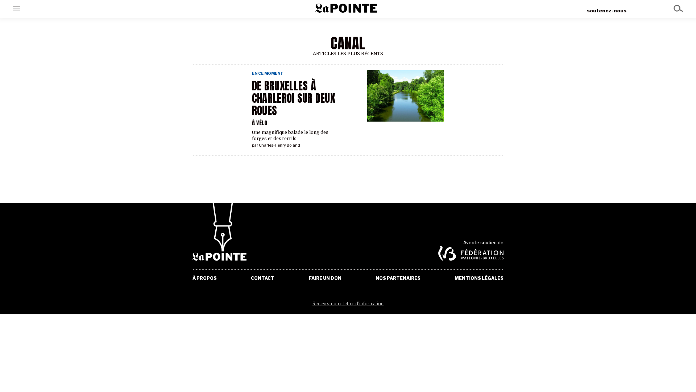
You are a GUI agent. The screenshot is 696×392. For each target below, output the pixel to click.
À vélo (260, 123)
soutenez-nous (606, 10)
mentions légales (479, 278)
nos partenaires (398, 278)
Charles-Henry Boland (279, 145)
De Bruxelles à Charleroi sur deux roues (293, 98)
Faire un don (325, 278)
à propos (204, 278)
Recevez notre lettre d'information (348, 303)
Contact (262, 278)
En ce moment (267, 73)
